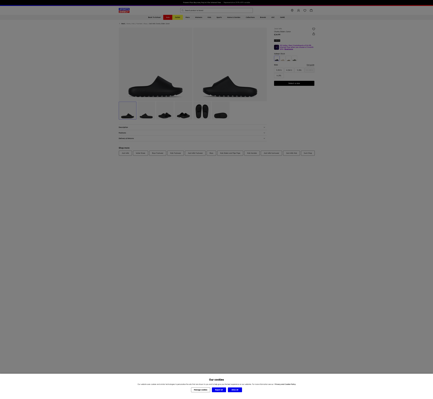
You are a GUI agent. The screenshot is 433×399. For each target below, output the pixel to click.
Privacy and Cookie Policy (285, 384)
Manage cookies (200, 390)
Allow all (234, 390)
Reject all (219, 390)
